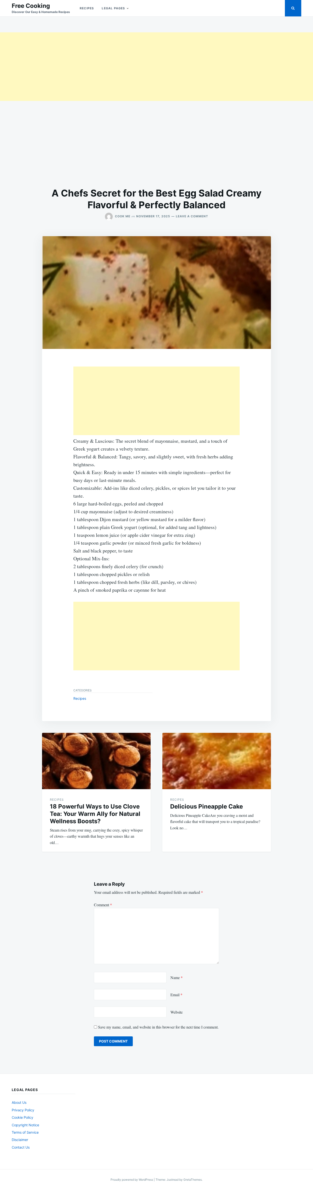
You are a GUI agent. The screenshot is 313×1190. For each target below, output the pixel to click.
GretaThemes (192, 1179)
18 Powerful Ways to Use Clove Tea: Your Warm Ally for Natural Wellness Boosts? (95, 814)
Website (176, 1012)
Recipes (87, 8)
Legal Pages (113, 8)
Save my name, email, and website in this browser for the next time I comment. (158, 1027)
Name (176, 977)
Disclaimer (20, 1140)
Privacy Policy (23, 1110)
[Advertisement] (146, 66)
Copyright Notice (25, 1125)
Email (176, 994)
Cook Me (122, 216)
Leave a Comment (192, 216)
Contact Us (21, 1147)
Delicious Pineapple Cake (206, 806)
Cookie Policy (22, 1117)
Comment (103, 904)
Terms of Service (25, 1132)
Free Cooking (31, 5)
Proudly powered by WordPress (132, 1179)
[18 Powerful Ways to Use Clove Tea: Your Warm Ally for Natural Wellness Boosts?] (96, 761)
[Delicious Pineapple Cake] (216, 761)
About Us (19, 1102)
